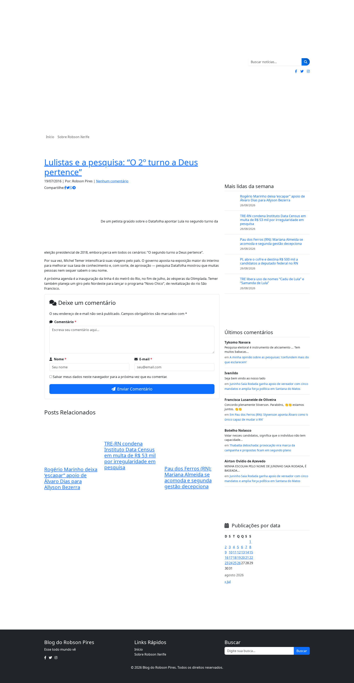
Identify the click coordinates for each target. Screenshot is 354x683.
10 (231, 552)
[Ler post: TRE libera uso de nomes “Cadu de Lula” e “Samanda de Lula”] (231, 283)
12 (239, 552)
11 (235, 552)
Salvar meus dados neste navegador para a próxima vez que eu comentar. (110, 376)
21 (247, 557)
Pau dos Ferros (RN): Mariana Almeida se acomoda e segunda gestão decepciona (188, 477)
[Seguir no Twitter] (302, 71)
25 (235, 563)
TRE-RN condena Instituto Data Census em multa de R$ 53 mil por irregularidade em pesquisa (130, 455)
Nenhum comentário (112, 181)
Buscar (301, 651)
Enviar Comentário (134, 389)
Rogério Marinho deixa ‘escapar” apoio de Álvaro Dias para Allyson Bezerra (70, 478)
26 (239, 563)
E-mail (145, 359)
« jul (228, 581)
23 (226, 563)
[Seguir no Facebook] (296, 71)
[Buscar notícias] (306, 62)
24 (231, 563)
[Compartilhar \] (65, 187)
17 (231, 557)
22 (251, 557)
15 (251, 552)
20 (243, 557)
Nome (60, 359)
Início (50, 137)
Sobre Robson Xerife (73, 137)
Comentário (65, 322)
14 (247, 552)
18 (235, 557)
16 (226, 557)
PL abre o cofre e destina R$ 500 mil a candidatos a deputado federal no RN (269, 261)
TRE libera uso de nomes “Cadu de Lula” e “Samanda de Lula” (272, 281)
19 (239, 557)
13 (243, 552)
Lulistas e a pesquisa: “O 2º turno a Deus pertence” (121, 167)
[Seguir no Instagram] (308, 71)
